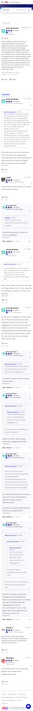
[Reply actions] (30, 211)
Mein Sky (4, 694)
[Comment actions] (31, 105)
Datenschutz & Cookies (21, 697)
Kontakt (19, 700)
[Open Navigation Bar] (2, 2)
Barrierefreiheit (21, 694)
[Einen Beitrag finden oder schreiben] (28, 10)
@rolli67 (7, 218)
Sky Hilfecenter (12, 694)
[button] (4, 241)
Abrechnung (6, 23)
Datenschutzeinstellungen (8, 700)
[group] (3, 74)
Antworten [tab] (6, 94)
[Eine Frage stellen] (28, 706)
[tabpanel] (16, 391)
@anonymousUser (10, 112)
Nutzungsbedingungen (8, 697)
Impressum (4, 703)
